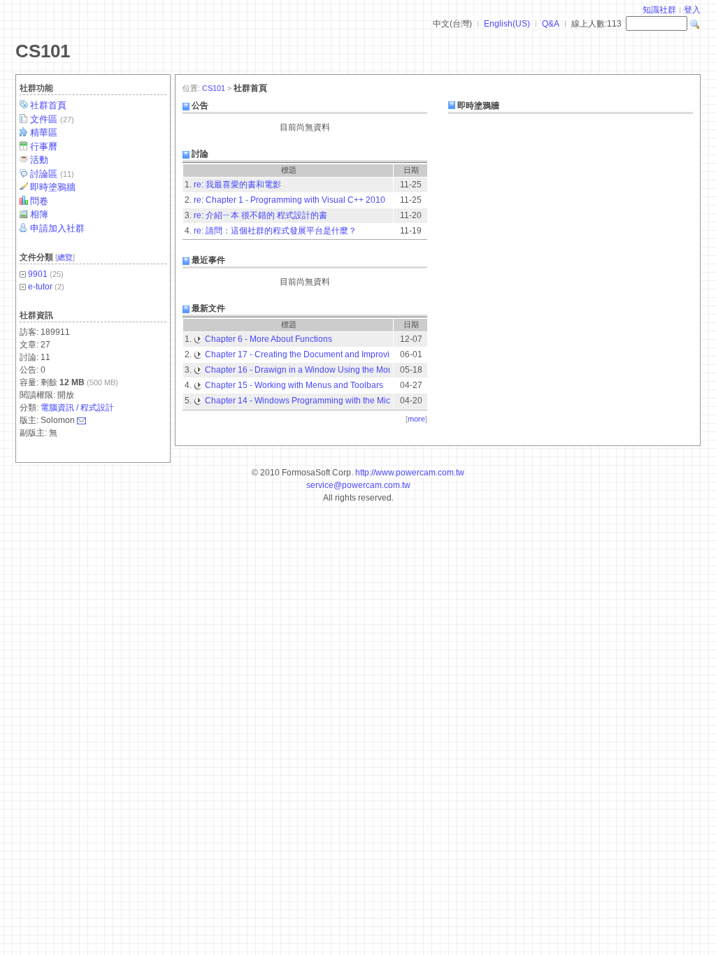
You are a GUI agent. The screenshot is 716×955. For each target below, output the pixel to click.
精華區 (43, 132)
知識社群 (659, 10)
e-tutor (40, 287)
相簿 (39, 214)
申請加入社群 (57, 228)
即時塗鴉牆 (53, 187)
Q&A (550, 24)
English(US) (507, 24)
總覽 (65, 257)
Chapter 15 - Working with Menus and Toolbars (294, 385)
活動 (39, 160)
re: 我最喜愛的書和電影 (237, 184)
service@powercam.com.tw (358, 485)
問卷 (39, 201)
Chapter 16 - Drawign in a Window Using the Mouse (303, 370)
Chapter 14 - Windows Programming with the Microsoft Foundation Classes (347, 400)
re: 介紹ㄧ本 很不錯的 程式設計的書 (260, 215)
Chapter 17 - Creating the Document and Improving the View (319, 354)
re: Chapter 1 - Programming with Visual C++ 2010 (289, 200)
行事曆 (43, 146)
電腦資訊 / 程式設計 (77, 407)
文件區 (52, 119)
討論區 (52, 173)
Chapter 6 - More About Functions (268, 339)
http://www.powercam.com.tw (409, 473)
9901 (38, 274)
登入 (692, 10)
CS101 (42, 51)
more (416, 419)
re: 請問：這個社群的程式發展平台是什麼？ (275, 231)
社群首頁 (48, 105)
